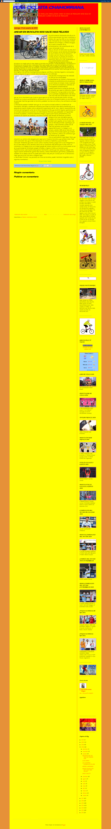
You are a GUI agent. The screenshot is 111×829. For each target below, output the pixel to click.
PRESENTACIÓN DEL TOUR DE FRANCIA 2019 (87, 757)
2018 (82, 747)
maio (84, 786)
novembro (85, 751)
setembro (85, 777)
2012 (82, 810)
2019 (82, 745)
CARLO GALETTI (86, 774)
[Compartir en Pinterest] (51, 165)
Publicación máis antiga (69, 214)
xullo (84, 781)
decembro (85, 749)
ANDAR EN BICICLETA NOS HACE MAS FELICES (87, 770)
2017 (82, 798)
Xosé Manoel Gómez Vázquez (86, 690)
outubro (85, 754)
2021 (82, 740)
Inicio (45, 214)
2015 (82, 803)
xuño (84, 784)
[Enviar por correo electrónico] (45, 165)
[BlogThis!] (46, 165)
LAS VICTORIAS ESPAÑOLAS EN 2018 (88, 763)
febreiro (85, 793)
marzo (84, 791)
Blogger (63, 825)
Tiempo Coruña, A (89, 353)
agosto (84, 779)
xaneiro (85, 795)
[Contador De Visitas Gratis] (87, 346)
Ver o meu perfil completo (86, 693)
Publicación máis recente (20, 214)
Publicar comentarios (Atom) (29, 217)
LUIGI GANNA (85, 761)
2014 (82, 805)
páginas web (87, 349)
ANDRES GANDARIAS (87, 766)
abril (84, 788)
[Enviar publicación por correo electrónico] (42, 165)
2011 (82, 813)
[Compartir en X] (48, 165)
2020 (82, 742)
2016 (82, 801)
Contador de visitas (88, 348)
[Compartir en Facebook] (49, 165)
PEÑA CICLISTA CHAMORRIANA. (48, 7)
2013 (82, 808)
